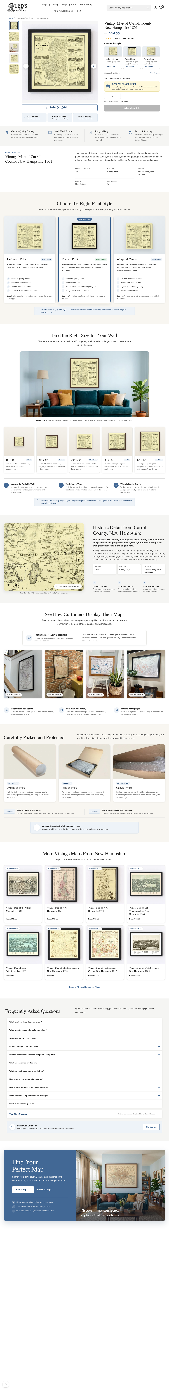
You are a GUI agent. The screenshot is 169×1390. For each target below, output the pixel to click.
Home (11, 18)
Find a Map (23, 1189)
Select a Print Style (132, 108)
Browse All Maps (44, 1189)
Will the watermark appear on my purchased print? (32, 1055)
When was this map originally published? (28, 1030)
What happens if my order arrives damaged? (29, 1096)
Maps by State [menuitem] (69, 4)
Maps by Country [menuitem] (50, 4)
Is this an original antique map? (23, 1046)
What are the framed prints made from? (26, 1071)
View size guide (155, 73)
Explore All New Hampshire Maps (84, 987)
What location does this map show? (25, 1022)
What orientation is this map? (22, 1038)
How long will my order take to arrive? (26, 1079)
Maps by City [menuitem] (86, 4)
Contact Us (151, 1127)
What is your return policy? (21, 1104)
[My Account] (155, 7)
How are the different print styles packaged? (29, 1087)
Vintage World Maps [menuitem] (63, 10)
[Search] (148, 8)
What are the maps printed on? (23, 1063)
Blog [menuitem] (79, 10)
